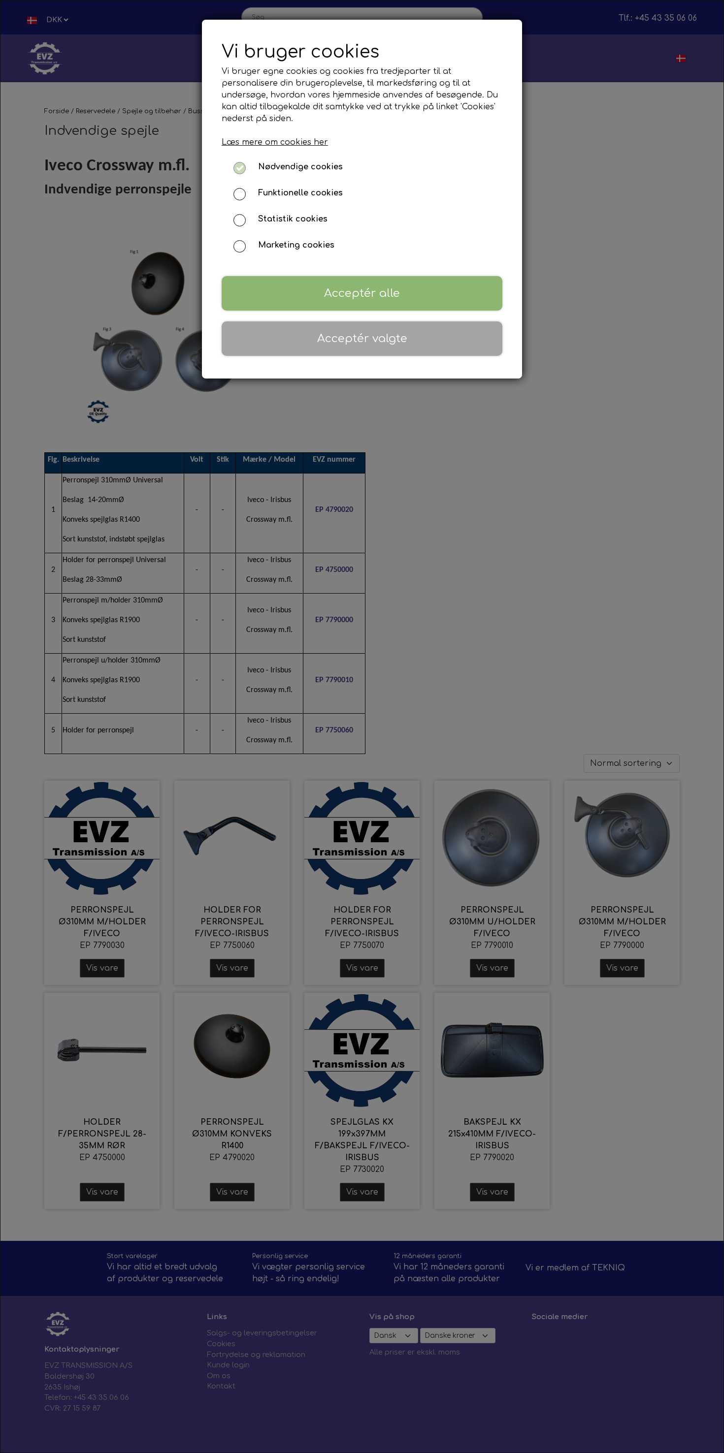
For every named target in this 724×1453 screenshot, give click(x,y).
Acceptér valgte (362, 338)
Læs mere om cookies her (275, 142)
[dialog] (362, 726)
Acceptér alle (362, 293)
